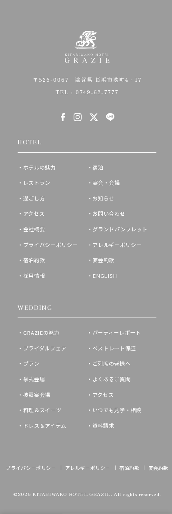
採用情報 (34, 275)
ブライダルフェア (44, 348)
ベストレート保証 (114, 348)
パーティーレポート (116, 332)
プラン (31, 363)
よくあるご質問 (111, 379)
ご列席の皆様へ (111, 363)
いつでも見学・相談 (117, 410)
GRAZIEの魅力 (41, 332)
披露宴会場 (36, 395)
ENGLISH (104, 275)
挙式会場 (34, 379)
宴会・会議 (106, 182)
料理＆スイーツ (42, 410)
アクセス (34, 213)
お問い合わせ (108, 213)
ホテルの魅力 (39, 167)
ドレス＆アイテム (44, 425)
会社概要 (34, 229)
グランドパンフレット (120, 229)
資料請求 (103, 425)
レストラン (36, 182)
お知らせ (103, 198)
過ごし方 (34, 198)
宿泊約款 (34, 260)
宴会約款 (103, 260)
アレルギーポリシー (117, 245)
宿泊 (97, 167)
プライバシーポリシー (50, 245)
